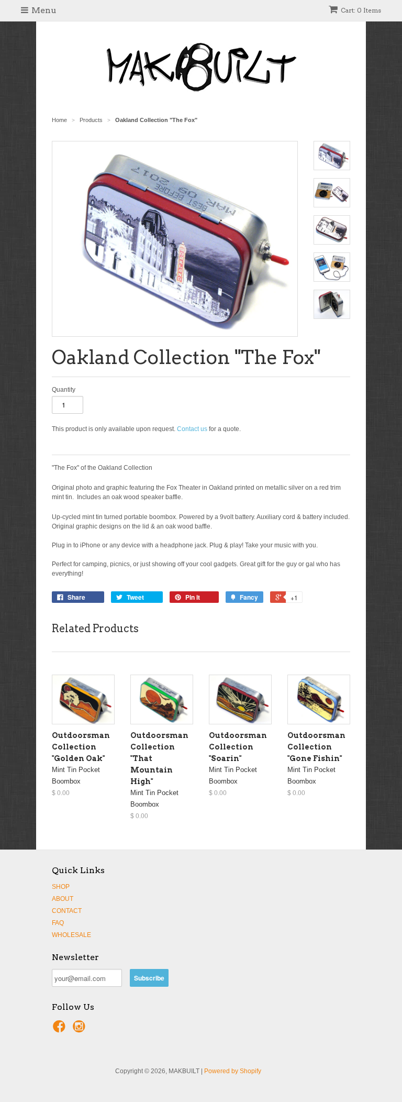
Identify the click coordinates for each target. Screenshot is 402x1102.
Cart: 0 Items (361, 10)
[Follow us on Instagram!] (80, 1029)
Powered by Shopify (232, 1071)
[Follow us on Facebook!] (61, 1029)
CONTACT (67, 910)
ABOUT (62, 898)
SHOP (61, 886)
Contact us (192, 429)
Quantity (63, 389)
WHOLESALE (71, 935)
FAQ (58, 923)
